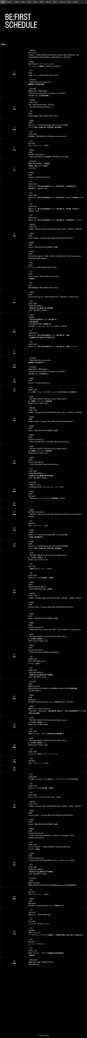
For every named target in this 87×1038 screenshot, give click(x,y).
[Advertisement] (43, 1005)
